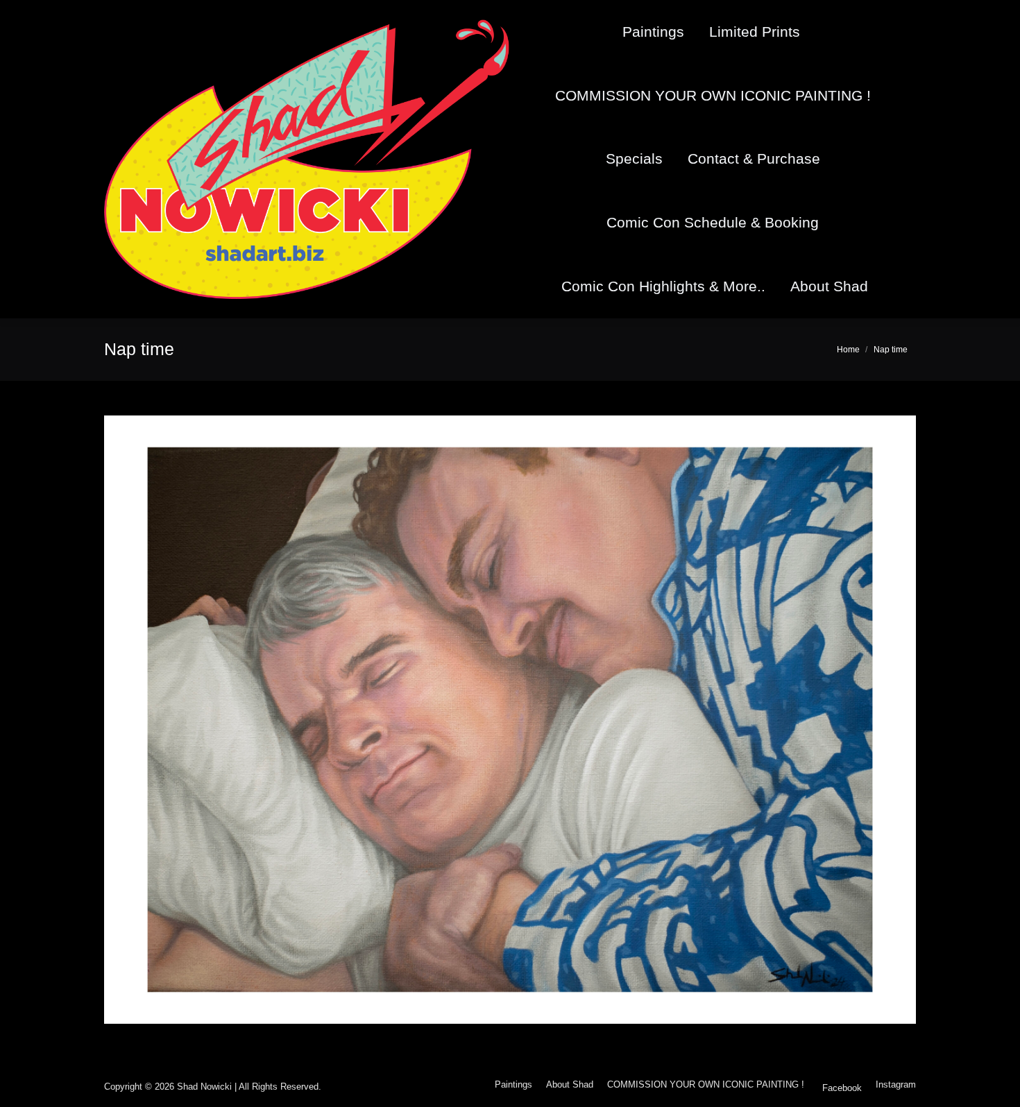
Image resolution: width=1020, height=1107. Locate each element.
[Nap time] (510, 719)
